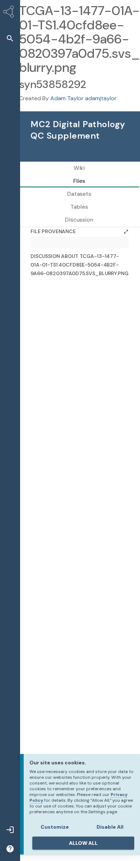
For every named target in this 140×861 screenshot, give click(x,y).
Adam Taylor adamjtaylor (83, 98)
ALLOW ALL (83, 843)
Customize (55, 827)
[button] (10, 38)
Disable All (110, 827)
